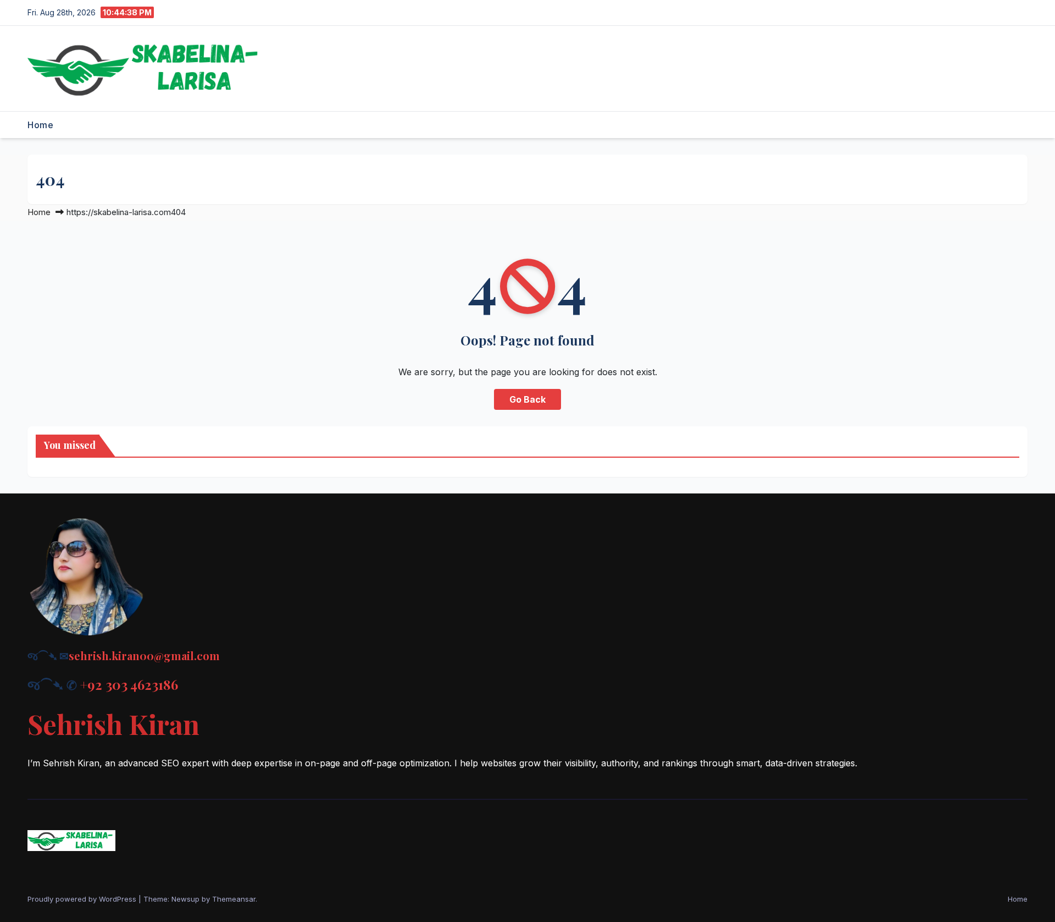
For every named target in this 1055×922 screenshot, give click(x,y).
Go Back (527, 399)
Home (40, 124)
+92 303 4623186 (129, 684)
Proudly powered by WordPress (82, 898)
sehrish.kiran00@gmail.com (144, 655)
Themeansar (234, 898)
